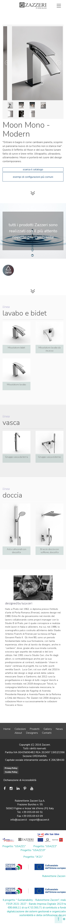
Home (6, 729)
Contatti (46, 733)
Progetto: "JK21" (33, 856)
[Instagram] (11, 788)
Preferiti (50, 21)
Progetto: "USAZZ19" (33, 850)
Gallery (47, 729)
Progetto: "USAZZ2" (45, 846)
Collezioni (20, 729)
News (59, 729)
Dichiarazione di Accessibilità (19, 780)
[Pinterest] (25, 788)
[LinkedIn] (18, 788)
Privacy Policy (11, 768)
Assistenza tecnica (45, 13)
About (18, 733)
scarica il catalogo (33, 169)
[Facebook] (5, 788)
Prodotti (34, 729)
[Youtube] (32, 788)
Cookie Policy (11, 772)
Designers (32, 733)
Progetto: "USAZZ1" (14, 846)
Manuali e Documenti (31, 17)
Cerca (51, 25)
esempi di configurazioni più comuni (33, 177)
